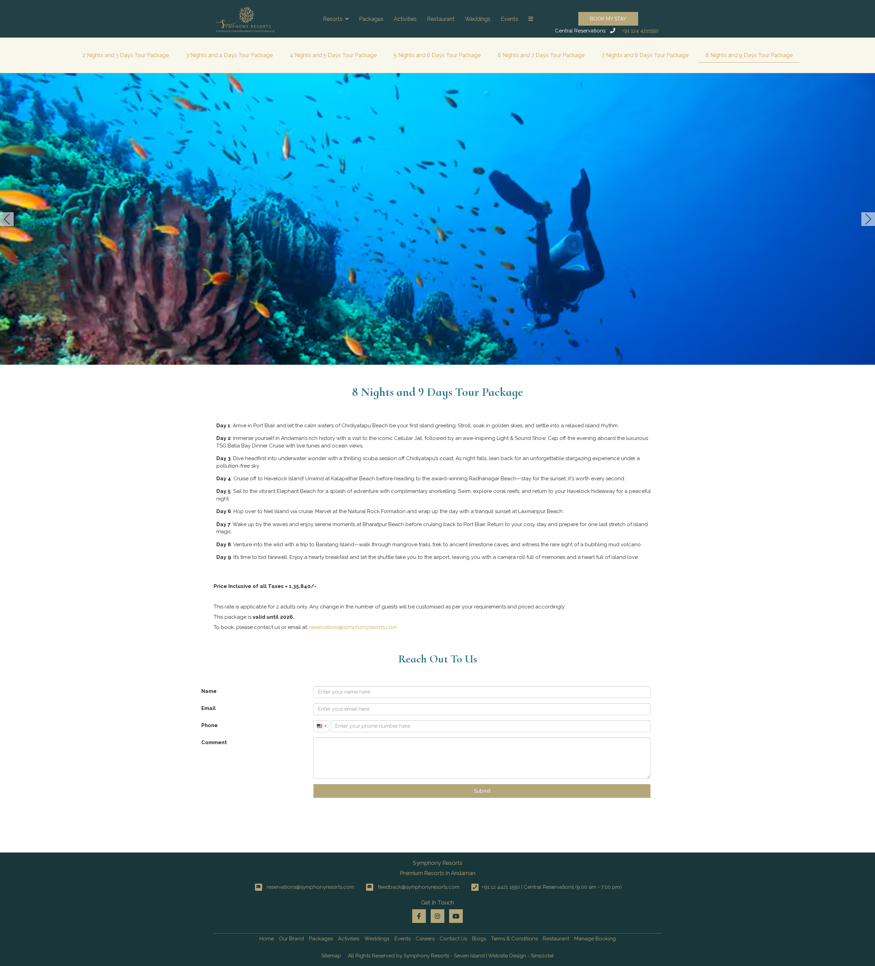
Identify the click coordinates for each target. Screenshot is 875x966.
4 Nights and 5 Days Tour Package (333, 55)
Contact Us (453, 939)
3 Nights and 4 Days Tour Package (229, 55)
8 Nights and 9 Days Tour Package (749, 55)
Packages (371, 19)
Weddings (477, 19)
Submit (482, 791)
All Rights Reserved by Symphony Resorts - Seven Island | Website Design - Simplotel (451, 956)
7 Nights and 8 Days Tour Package (645, 55)
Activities (405, 19)
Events (509, 19)
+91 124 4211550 (640, 31)
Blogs (479, 939)
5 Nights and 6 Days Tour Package (437, 55)
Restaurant (441, 19)
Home (266, 939)
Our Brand (291, 939)
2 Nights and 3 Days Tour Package (125, 55)
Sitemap (331, 956)
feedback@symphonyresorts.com (418, 887)
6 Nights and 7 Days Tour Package (541, 55)
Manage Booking (595, 939)
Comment (214, 742)
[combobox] (321, 726)
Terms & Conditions (514, 939)
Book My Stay (608, 19)
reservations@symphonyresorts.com (353, 627)
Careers (425, 939)
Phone (209, 725)
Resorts (332, 19)
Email (208, 708)
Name (209, 691)
